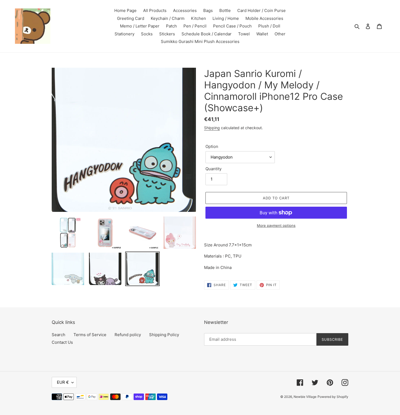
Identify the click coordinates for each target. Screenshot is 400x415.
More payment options (276, 225)
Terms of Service (89, 334)
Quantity (213, 168)
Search (58, 334)
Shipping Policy (164, 334)
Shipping (212, 127)
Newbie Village (305, 397)
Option (211, 146)
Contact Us (62, 342)
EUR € (63, 382)
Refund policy (128, 334)
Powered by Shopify (333, 397)
